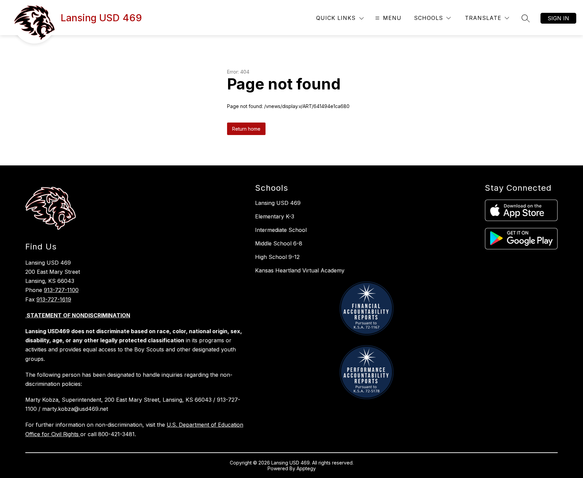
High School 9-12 (277, 257)
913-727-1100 (61, 290)
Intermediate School (281, 230)
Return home (246, 129)
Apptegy (306, 468)
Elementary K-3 (274, 216)
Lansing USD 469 (278, 203)
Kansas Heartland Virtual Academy (299, 270)
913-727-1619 (53, 299)
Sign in (558, 18)
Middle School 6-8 (278, 243)
